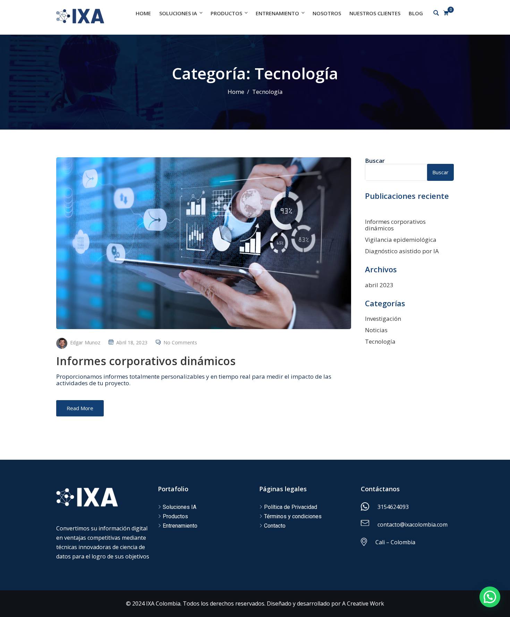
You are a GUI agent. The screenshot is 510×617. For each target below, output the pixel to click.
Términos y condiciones (293, 516)
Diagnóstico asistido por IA (402, 251)
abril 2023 (379, 285)
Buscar (375, 160)
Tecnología (380, 341)
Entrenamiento (277, 13)
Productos (226, 13)
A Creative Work (363, 603)
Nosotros (327, 13)
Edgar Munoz (85, 342)
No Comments (180, 342)
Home (143, 13)
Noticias (376, 330)
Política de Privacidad (290, 507)
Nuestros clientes (374, 13)
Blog (416, 13)
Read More (80, 408)
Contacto (275, 525)
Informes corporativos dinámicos (146, 360)
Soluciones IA (178, 13)
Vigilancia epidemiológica (400, 240)
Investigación (383, 319)
